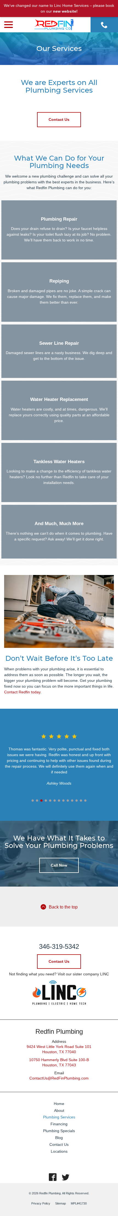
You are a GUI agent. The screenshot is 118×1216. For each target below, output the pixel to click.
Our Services (59, 49)
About (59, 1110)
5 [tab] (50, 800)
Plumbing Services (59, 1117)
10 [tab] (72, 800)
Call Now (59, 865)
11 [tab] (76, 800)
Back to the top (63, 907)
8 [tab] (63, 800)
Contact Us (59, 119)
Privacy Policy (40, 1203)
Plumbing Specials (59, 1131)
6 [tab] (55, 800)
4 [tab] (46, 800)
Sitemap (60, 1203)
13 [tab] (85, 800)
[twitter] (65, 1177)
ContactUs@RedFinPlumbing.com (59, 1078)
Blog (59, 1137)
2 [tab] (37, 800)
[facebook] (52, 1177)
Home (59, 1103)
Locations (59, 1151)
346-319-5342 (59, 946)
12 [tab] (81, 800)
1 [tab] (33, 800)
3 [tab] (41, 800)
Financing (59, 1124)
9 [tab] (68, 800)
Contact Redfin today (22, 692)
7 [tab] (59, 800)
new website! (65, 11)
